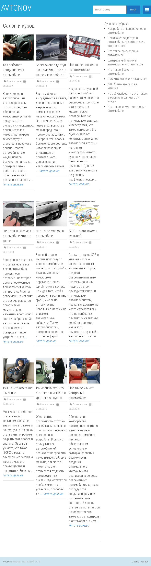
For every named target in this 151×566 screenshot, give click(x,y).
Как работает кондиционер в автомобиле (13, 70)
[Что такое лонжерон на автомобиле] (84, 47)
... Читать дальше (47, 171)
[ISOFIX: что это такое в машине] (18, 371)
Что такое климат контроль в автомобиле (81, 393)
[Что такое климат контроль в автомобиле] (84, 371)
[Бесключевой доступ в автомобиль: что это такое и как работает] (51, 47)
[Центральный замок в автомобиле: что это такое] (18, 213)
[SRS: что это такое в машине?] (84, 213)
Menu (147, 10)
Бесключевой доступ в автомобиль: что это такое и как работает (51, 70)
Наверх (144, 561)
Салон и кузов (14, 81)
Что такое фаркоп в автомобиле (121, 71)
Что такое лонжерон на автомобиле (123, 53)
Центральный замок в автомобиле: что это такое (18, 236)
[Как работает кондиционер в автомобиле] (18, 47)
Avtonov (16, 8)
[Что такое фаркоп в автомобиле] (51, 213)
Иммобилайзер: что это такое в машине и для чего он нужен (51, 393)
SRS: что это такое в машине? (127, 79)
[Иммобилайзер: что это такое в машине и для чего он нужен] (51, 371)
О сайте (135, 561)
